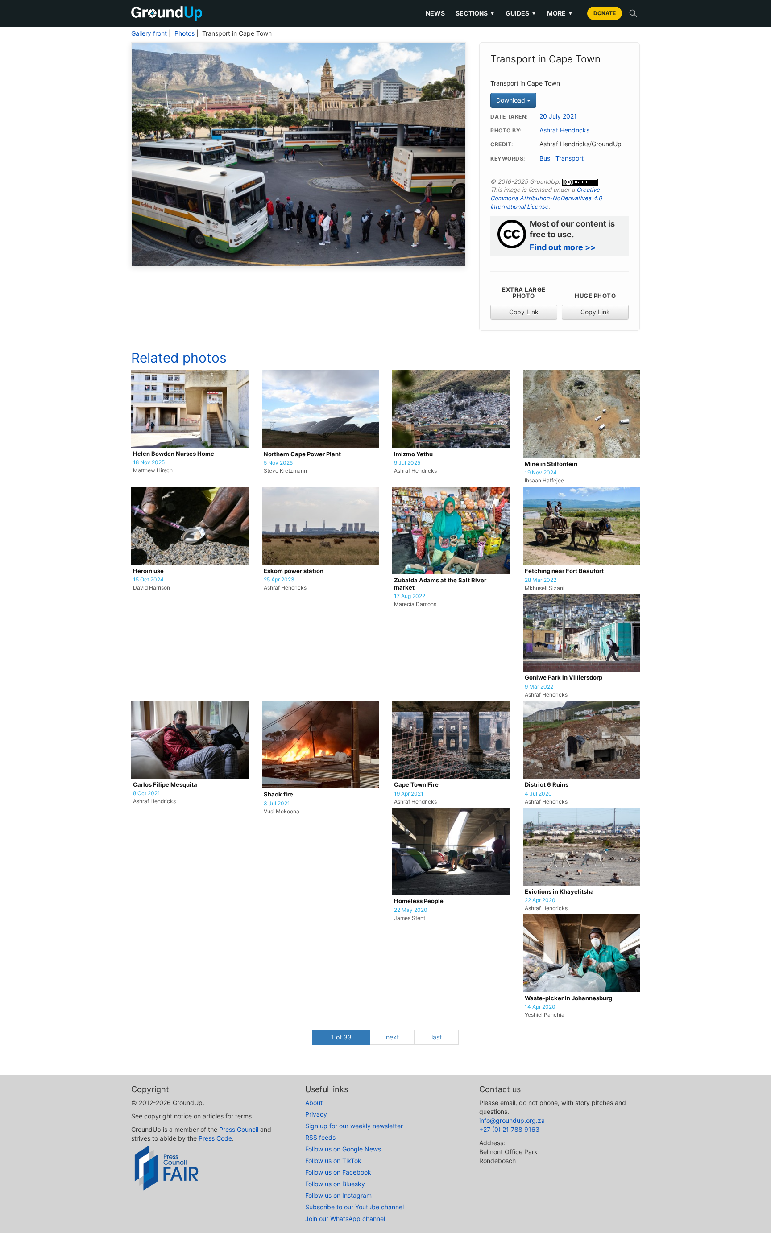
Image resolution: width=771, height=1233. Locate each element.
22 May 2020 (410, 910)
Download (511, 100)
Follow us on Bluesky (335, 1184)
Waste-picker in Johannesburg (568, 998)
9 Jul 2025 (407, 463)
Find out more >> (563, 247)
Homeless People (419, 901)
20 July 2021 (558, 116)
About (314, 1102)
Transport (569, 158)
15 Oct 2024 (148, 580)
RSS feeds (320, 1137)
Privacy (316, 1114)
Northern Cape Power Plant (302, 454)
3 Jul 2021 (277, 803)
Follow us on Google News (343, 1149)
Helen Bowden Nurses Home (173, 453)
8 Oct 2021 (146, 793)
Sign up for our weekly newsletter (354, 1126)
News (435, 13)
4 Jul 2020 (538, 794)
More (560, 13)
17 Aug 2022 (409, 596)
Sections (475, 13)
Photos (184, 33)
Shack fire (278, 794)
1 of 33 (341, 1037)
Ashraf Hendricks (564, 130)
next (392, 1037)
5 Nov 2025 (278, 463)
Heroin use (148, 571)
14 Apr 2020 (540, 1007)
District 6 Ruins (546, 784)
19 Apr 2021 (408, 794)
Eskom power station (293, 571)
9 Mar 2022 (539, 687)
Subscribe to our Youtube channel (354, 1207)
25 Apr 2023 (279, 580)
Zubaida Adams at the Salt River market (440, 584)
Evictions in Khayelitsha (559, 891)
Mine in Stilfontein (551, 464)
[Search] (633, 13)
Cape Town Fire (416, 784)
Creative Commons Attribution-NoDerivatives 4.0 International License (546, 198)
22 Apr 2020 (540, 900)
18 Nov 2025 (149, 462)
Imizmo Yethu (413, 454)
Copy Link (524, 312)
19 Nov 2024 (541, 473)
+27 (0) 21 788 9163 (509, 1129)
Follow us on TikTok (333, 1160)
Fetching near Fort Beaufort (564, 571)
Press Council (238, 1129)
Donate (604, 13)
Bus (544, 158)
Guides (521, 13)
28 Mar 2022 (540, 580)
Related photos (179, 358)
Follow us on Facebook (338, 1172)
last (436, 1037)
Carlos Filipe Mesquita (165, 784)
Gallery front (149, 33)
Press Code (215, 1138)
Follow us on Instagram (338, 1195)
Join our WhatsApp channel (345, 1218)
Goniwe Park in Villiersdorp (563, 677)
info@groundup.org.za (512, 1120)
